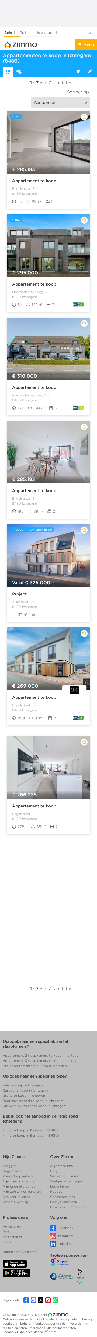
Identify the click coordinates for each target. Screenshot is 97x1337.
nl (90, 33)
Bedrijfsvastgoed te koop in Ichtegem (33, 1101)
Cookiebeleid (47, 1319)
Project (19, 594)
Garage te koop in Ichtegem (25, 1090)
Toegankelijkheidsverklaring (23, 1332)
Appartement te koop (34, 180)
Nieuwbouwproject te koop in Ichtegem (34, 1106)
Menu (88, 44)
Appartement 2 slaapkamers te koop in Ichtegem (42, 1055)
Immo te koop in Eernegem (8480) (31, 1135)
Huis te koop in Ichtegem (23, 1085)
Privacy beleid (69, 1319)
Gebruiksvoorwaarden (19, 1319)
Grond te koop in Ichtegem (24, 1096)
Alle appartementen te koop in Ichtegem (35, 1066)
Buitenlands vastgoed (38, 33)
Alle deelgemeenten (61, 1328)
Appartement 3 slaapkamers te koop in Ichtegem (42, 1061)
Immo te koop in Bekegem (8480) (30, 1130)
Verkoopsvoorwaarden (51, 1323)
